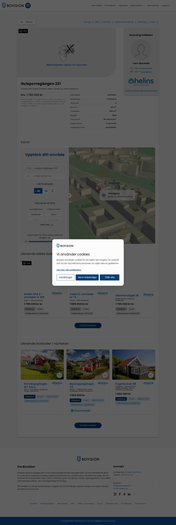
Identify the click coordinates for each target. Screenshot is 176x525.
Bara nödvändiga (87, 277)
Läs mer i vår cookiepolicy (69, 269)
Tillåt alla (109, 277)
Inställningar (65, 277)
